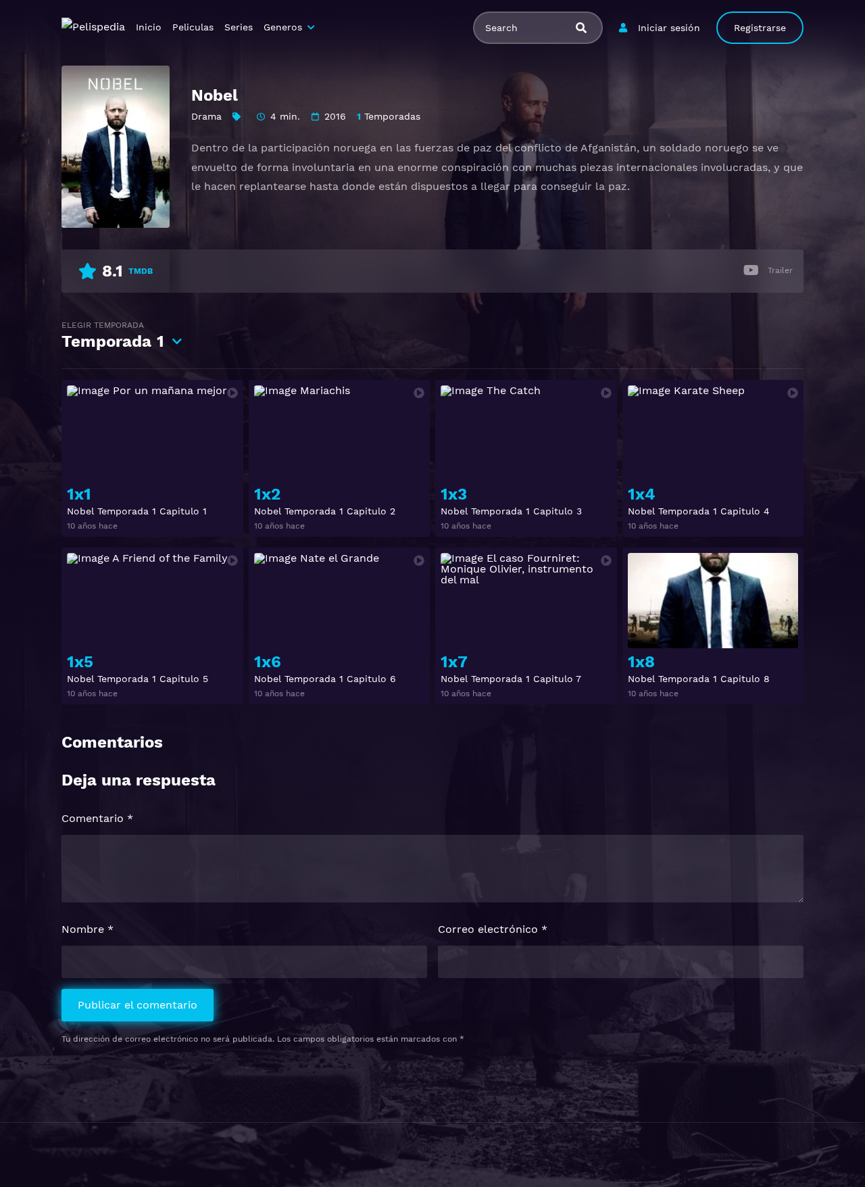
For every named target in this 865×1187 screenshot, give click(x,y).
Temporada (112, 335)
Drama (206, 116)
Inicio (149, 27)
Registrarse (760, 27)
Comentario (97, 818)
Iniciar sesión (669, 27)
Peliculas (193, 27)
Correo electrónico (492, 929)
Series (238, 27)
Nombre (87, 929)
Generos (283, 27)
